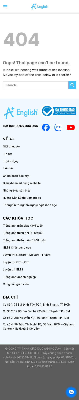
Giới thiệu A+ (11, 146)
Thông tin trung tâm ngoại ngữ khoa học (30, 205)
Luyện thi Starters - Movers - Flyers (26, 254)
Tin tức (7, 153)
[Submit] (72, 85)
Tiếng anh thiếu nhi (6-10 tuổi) (23, 232)
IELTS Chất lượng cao (17, 247)
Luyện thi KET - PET (16, 262)
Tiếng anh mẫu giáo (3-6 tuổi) (23, 225)
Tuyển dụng (11, 161)
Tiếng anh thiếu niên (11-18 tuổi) (24, 240)
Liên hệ (8, 168)
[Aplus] (39, 6)
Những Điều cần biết (16, 190)
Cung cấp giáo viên (16, 284)
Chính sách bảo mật (16, 175)
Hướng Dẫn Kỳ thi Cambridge (22, 197)
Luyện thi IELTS (13, 269)
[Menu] (5, 6)
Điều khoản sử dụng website (22, 183)
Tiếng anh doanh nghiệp (19, 276)
